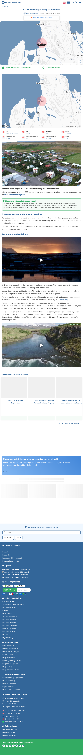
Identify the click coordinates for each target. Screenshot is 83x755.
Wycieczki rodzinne (9, 619)
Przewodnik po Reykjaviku (11, 651)
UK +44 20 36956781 (12, 713)
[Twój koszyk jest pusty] (76, 3)
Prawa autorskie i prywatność (12, 558)
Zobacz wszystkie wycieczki (69, 423)
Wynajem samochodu (9, 607)
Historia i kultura (7, 654)
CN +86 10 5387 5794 (12, 719)
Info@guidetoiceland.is (12, 701)
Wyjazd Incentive (8, 687)
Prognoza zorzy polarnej (10, 670)
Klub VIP (5, 635)
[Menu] (79, 3)
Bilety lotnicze (7, 613)
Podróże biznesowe (9, 628)
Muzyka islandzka (8, 658)
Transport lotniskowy (9, 616)
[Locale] (64, 3)
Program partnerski (9, 735)
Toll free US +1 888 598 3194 (15, 711)
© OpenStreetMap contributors (74, 64)
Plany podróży (7, 667)
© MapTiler (63, 64)
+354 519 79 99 (10, 704)
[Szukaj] (73, 3)
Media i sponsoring (8, 681)
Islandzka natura (8, 645)
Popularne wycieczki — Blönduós (15, 374)
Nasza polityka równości (10, 561)
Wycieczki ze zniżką (9, 632)
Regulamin (6, 555)
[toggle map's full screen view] (79, 61)
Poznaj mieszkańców (9, 729)
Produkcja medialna (9, 684)
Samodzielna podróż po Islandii (13, 604)
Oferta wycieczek (8, 601)
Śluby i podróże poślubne (11, 690)
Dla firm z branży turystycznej (12, 677)
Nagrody (5, 552)
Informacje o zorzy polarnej (11, 661)
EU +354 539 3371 (11, 716)
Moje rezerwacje (8, 638)
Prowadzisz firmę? (8, 732)
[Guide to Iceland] (11, 2)
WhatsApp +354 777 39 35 (14, 722)
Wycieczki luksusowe (9, 625)
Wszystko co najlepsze (10, 664)
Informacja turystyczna (10, 648)
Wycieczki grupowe (9, 622)
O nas (4, 549)
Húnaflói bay (63, 300)
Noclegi (5, 610)
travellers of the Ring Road (14, 195)
